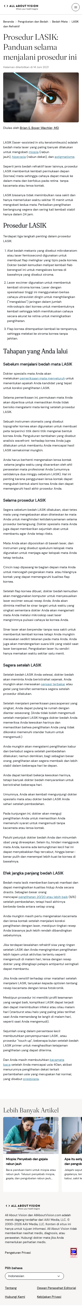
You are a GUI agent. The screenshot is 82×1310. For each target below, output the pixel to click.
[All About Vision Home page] (21, 7)
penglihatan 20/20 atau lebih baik (43, 897)
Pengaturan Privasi (18, 1253)
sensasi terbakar (53, 684)
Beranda (8, 21)
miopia (34, 152)
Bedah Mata (60, 21)
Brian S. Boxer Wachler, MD (39, 128)
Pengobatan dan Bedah (33, 21)
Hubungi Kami (15, 1297)
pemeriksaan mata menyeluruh (42, 378)
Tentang (11, 1288)
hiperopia (19, 157)
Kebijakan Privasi (49, 1297)
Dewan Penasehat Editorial (56, 1288)
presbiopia (31, 1079)
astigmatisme (64, 157)
